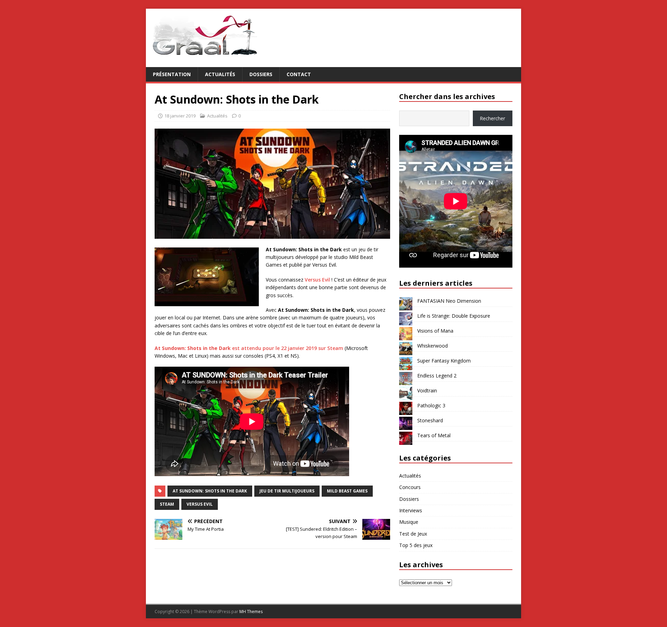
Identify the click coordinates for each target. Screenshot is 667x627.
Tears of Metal (434, 435)
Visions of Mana (435, 330)
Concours (410, 487)
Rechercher (492, 118)
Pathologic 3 (431, 405)
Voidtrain (427, 390)
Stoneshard (430, 420)
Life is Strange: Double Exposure (453, 315)
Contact (299, 74)
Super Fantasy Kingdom (444, 360)
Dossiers (260, 74)
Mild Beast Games (347, 491)
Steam (167, 504)
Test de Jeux (413, 533)
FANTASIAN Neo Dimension (449, 301)
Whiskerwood (432, 345)
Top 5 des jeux (416, 545)
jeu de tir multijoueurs (287, 491)
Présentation (172, 74)
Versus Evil (317, 279)
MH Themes (251, 611)
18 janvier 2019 (180, 116)
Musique (408, 522)
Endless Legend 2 (436, 375)
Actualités (220, 74)
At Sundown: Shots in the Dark (210, 491)
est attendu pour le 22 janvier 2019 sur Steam (249, 348)
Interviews (410, 510)
